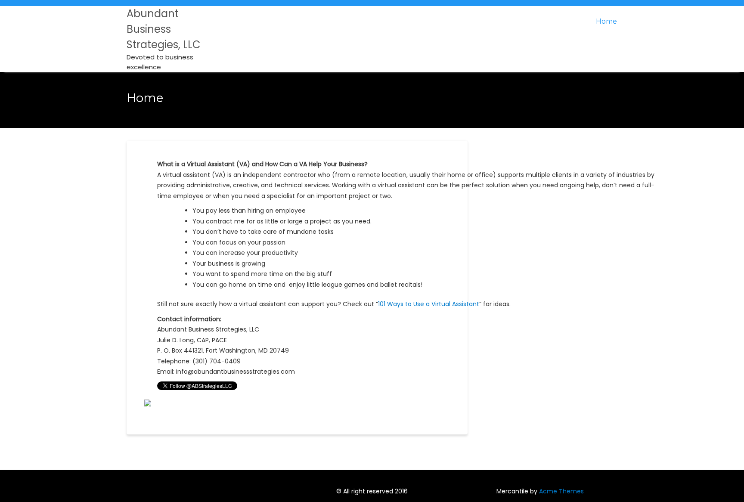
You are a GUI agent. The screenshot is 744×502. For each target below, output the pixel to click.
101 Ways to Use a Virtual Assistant (428, 304)
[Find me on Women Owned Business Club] (147, 402)
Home (606, 21)
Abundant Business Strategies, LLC (164, 29)
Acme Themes (561, 491)
